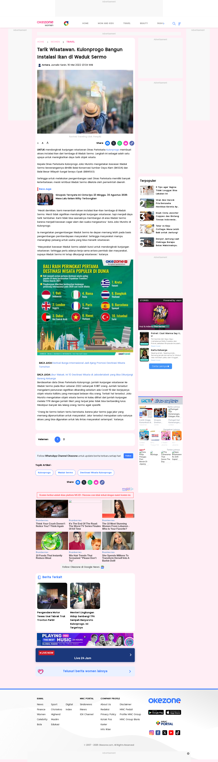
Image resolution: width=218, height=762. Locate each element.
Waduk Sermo (65, 473)
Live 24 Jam (82, 658)
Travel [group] (127, 23)
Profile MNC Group (130, 714)
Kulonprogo (113, 150)
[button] (164, 23)
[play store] (156, 712)
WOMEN (55, 42)
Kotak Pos (106, 719)
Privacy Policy (108, 714)
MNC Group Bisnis (130, 719)
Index (69, 709)
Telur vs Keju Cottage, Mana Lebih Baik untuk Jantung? (167, 229)
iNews (83, 709)
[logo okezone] (164, 700)
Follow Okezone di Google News (81, 567)
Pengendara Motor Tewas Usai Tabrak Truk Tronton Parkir (51, 616)
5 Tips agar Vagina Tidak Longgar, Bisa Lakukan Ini (166, 190)
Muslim (55, 719)
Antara (46, 65)
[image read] (45, 199)
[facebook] (158, 732)
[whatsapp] (119, 143)
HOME (40, 42)
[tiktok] (177, 732)
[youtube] (171, 732)
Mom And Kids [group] (106, 23)
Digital (69, 704)
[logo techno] (45, 23)
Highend (55, 714)
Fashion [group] (161, 23)
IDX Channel (86, 714)
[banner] (85, 645)
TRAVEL (70, 42)
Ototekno (56, 709)
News (40, 704)
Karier (104, 724)
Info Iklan (106, 729)
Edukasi (55, 724)
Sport (54, 704)
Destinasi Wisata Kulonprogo (96, 473)
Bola (39, 724)
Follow (128, 456)
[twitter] (164, 732)
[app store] (173, 712)
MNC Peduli (126, 709)
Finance (41, 709)
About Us (106, 704)
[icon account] (39, 65)
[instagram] (151, 732)
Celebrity (42, 719)
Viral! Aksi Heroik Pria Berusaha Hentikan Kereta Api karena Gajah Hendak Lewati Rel (167, 203)
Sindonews (86, 704)
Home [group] (85, 23)
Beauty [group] (144, 23)
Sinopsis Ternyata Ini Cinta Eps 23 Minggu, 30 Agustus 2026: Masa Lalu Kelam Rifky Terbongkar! (92, 197)
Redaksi (105, 709)
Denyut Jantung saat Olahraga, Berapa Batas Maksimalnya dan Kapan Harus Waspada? (167, 242)
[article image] (147, 190)
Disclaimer (125, 704)
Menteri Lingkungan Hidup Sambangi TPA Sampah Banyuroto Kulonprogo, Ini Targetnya (82, 620)
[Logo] (66, 23)
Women (41, 714)
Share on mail (125, 143)
